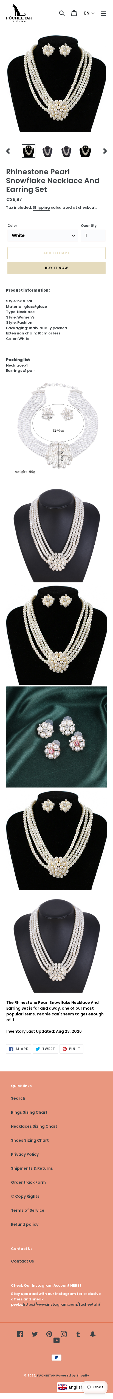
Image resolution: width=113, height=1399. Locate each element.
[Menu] (103, 13)
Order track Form (28, 1182)
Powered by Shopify (72, 1375)
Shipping (41, 207)
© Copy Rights (25, 1196)
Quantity (89, 225)
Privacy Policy (25, 1154)
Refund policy (24, 1224)
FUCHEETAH (46, 1375)
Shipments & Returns (32, 1168)
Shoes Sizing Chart (30, 1140)
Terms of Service (27, 1210)
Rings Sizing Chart (29, 1112)
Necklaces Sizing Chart (34, 1126)
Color (12, 225)
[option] (28, 151)
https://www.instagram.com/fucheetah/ (61, 1304)
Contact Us (22, 1261)
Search (18, 1098)
